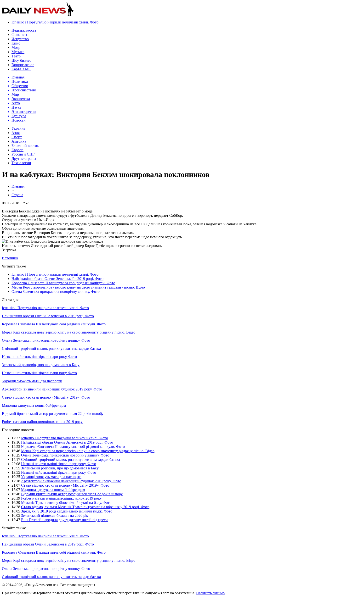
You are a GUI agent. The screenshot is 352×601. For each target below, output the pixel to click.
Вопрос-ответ (22, 65)
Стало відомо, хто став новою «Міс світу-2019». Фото (46, 397)
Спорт (16, 137)
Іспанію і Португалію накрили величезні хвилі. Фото (54, 22)
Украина (18, 128)
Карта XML (21, 69)
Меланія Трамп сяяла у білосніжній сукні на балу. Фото (66, 503)
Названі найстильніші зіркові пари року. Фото (39, 357)
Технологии (21, 163)
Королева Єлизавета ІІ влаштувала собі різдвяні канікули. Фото (63, 283)
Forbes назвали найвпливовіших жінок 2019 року (42, 422)
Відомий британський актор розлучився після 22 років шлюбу (52, 414)
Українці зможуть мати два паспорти (32, 381)
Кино (15, 43)
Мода (15, 47)
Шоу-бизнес (21, 60)
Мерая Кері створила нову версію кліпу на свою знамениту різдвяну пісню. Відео (78, 287)
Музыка (17, 52)
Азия (15, 133)
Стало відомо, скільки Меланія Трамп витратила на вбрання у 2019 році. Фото (85, 507)
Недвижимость (23, 30)
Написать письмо (210, 593)
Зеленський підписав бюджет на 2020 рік (54, 515)
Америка (18, 141)
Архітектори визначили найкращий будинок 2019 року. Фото (52, 389)
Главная (17, 186)
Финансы (19, 35)
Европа (17, 150)
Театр (16, 56)
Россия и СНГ (22, 154)
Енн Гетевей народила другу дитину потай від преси (64, 520)
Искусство (20, 39)
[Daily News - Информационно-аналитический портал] (38, 15)
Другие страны (23, 158)
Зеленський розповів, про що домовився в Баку (40, 365)
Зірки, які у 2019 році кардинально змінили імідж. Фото (66, 511)
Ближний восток (25, 146)
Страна (17, 195)
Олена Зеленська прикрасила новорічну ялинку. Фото (55, 291)
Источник (10, 258)
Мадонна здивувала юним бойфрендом (34, 405)
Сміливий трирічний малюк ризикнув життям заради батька (51, 348)
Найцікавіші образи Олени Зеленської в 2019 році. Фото (57, 279)
